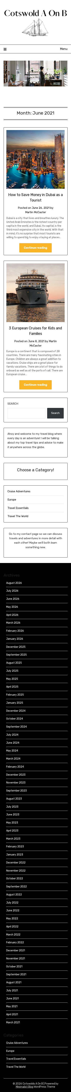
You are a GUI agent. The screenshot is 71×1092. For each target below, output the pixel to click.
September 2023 (16, 790)
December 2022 (15, 862)
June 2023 (12, 814)
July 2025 (12, 670)
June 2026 (12, 598)
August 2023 (14, 798)
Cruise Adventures (18, 491)
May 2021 (11, 1006)
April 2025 (12, 686)
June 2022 (12, 910)
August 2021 (13, 982)
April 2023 (12, 830)
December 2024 (15, 710)
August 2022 (14, 894)
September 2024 (16, 726)
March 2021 (13, 1022)
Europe (11, 499)
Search (12, 403)
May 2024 (12, 750)
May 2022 (12, 918)
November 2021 (15, 958)
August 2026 (14, 583)
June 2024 (12, 742)
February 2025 (15, 694)
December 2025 (15, 646)
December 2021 (15, 950)
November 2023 (15, 782)
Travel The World (17, 516)
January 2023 (14, 854)
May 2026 (12, 606)
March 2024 (13, 758)
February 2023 (15, 846)
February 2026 (15, 630)
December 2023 (15, 774)
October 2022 (14, 878)
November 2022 (15, 870)
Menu (64, 49)
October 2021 (14, 966)
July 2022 (12, 902)
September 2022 (16, 886)
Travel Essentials (18, 508)
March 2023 (13, 838)
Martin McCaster (35, 212)
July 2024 (12, 734)
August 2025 (14, 662)
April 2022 (12, 926)
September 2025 (16, 654)
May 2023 (12, 822)
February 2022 (15, 942)
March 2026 (13, 622)
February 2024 (15, 766)
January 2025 (14, 702)
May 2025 (12, 678)
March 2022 (13, 934)
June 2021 (12, 998)
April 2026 (12, 615)
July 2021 (12, 990)
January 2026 (14, 638)
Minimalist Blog (24, 1086)
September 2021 (16, 974)
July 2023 (12, 806)
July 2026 (12, 590)
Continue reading (35, 247)
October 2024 (14, 718)
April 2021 (12, 1014)
